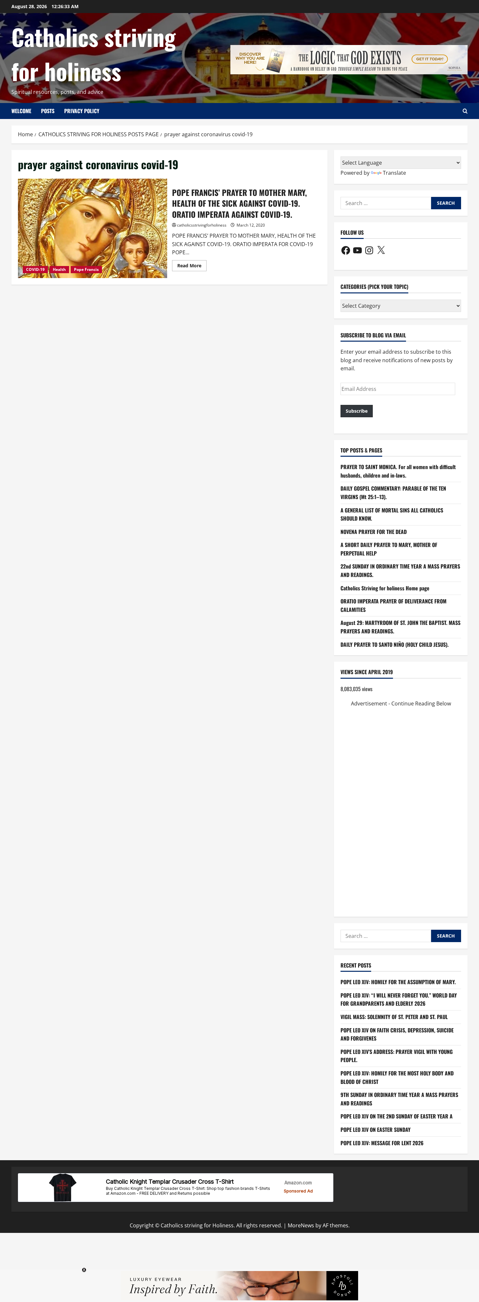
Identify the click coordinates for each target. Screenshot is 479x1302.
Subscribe (357, 411)
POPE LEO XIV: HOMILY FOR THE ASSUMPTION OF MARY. (398, 982)
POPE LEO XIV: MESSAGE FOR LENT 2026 (382, 1143)
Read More (192, 266)
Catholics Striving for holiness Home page (385, 588)
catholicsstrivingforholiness (201, 225)
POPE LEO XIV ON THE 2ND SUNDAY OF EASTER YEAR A (397, 1116)
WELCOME (21, 111)
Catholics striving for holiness (93, 54)
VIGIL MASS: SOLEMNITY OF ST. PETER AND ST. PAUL (394, 1017)
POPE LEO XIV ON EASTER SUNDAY (376, 1129)
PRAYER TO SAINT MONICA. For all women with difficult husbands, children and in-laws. (398, 471)
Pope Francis (86, 269)
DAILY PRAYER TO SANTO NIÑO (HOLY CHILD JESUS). (395, 644)
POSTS (47, 111)
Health (59, 269)
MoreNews (301, 1225)
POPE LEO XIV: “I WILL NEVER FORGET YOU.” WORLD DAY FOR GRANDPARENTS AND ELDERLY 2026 (399, 999)
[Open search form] (465, 111)
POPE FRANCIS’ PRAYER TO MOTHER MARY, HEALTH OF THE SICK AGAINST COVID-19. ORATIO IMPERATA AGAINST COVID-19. (92, 228)
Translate (394, 172)
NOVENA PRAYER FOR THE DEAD (374, 532)
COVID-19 (35, 269)
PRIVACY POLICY (81, 111)
